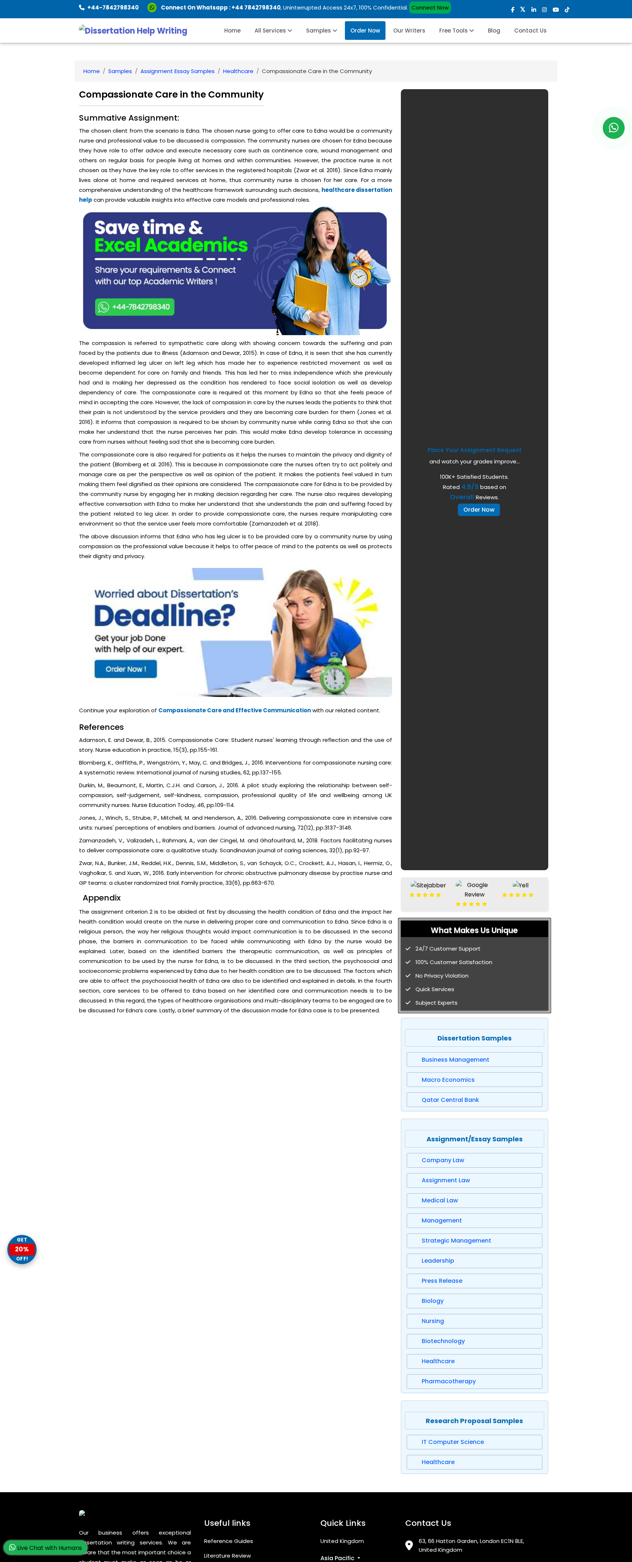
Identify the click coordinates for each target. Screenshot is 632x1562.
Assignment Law (446, 1180)
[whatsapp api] (153, 7)
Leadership (438, 1260)
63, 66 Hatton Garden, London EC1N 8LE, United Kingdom (471, 1545)
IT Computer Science (453, 1442)
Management (442, 1220)
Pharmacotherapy (449, 1381)
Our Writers (409, 30)
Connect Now (430, 7)
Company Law (443, 1160)
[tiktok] (567, 10)
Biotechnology (443, 1341)
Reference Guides (228, 1541)
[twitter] (523, 10)
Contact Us (530, 30)
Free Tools (454, 30)
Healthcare (238, 71)
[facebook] (512, 10)
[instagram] (544, 10)
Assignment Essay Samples (177, 71)
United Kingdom (342, 1541)
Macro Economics (448, 1080)
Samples (319, 30)
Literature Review (227, 1555)
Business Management (455, 1059)
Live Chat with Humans (49, 1548)
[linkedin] (533, 10)
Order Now (365, 30)
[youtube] (556, 10)
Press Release (442, 1281)
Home (232, 30)
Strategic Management (456, 1240)
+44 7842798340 (256, 7)
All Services (271, 30)
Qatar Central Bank (450, 1100)
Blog (494, 30)
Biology (433, 1301)
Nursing (433, 1321)
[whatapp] (614, 128)
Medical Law (440, 1200)
